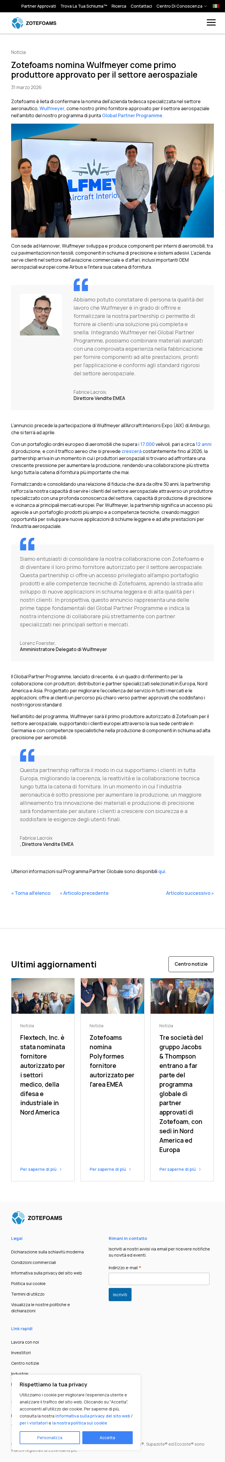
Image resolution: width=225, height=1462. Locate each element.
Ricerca (119, 6)
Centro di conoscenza (179, 6)
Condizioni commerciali (33, 1262)
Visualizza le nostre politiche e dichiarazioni (40, 1307)
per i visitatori (34, 1423)
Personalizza (49, 1437)
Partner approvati (38, 6)
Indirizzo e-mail (125, 1268)
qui (161, 871)
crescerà (132, 451)
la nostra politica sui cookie (79, 1423)
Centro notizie (191, 964)
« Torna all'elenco (30, 893)
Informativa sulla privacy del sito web (46, 1273)
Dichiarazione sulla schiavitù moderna (47, 1252)
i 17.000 (146, 444)
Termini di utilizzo (28, 1294)
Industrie (19, 1373)
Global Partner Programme (132, 115)
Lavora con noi (25, 1342)
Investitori (21, 1352)
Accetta (107, 1437)
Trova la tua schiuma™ (83, 6)
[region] (76, 1412)
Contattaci (141, 6)
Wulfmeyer (52, 108)
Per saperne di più (38, 1169)
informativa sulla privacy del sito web (92, 1416)
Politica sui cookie (28, 1283)
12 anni (204, 444)
